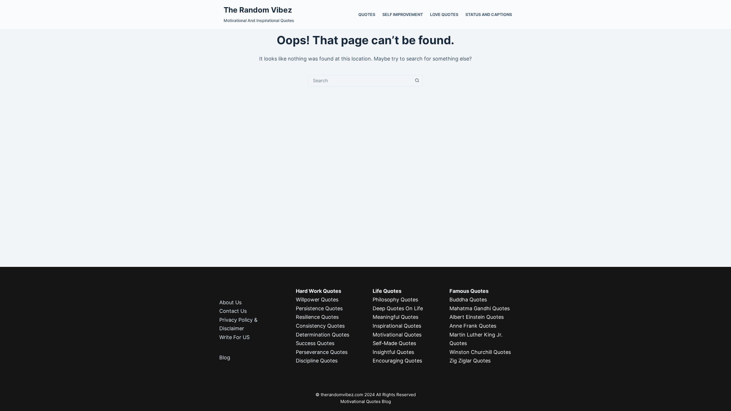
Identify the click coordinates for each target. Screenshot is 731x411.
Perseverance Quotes (322, 352)
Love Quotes (444, 14)
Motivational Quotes (397, 335)
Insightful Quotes (393, 352)
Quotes (366, 14)
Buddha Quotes (468, 300)
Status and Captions (488, 14)
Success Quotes (315, 343)
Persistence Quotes (319, 308)
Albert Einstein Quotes (476, 317)
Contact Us (233, 311)
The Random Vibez (258, 9)
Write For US (234, 337)
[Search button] (416, 80)
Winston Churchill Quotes (480, 352)
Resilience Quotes (317, 317)
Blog (224, 357)
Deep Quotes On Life (398, 308)
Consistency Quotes (320, 326)
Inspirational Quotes (397, 326)
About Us (230, 302)
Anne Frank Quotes (472, 326)
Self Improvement (402, 14)
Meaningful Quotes (395, 317)
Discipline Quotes (317, 361)
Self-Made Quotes (394, 343)
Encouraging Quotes (397, 361)
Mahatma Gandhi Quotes (479, 308)
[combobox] (360, 80)
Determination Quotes (322, 335)
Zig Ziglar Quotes (470, 361)
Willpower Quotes (317, 300)
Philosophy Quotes (395, 300)
